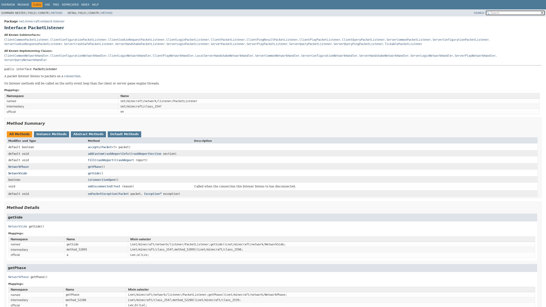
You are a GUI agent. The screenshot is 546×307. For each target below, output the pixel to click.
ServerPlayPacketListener (267, 44)
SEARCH (479, 13)
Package (23, 4)
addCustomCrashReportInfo (108, 153)
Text (116, 186)
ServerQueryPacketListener (310, 44)
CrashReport (124, 160)
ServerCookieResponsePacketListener (33, 44)
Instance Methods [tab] (51, 134)
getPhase (95, 166)
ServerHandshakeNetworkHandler (384, 55)
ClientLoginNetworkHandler (129, 55)
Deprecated (70, 4)
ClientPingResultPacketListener (272, 39)
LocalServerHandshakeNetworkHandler (224, 55)
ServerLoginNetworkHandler (431, 55)
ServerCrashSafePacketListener (88, 44)
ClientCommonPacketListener (26, 39)
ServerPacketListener (228, 44)
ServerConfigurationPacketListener (461, 39)
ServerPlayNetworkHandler (475, 55)
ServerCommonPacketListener (408, 39)
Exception (152, 193)
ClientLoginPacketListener (187, 39)
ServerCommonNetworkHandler (277, 55)
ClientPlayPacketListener (319, 39)
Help (95, 4)
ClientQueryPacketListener (363, 39)
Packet (107, 147)
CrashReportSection (146, 153)
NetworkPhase (18, 166)
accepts (94, 147)
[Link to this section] (48, 123)
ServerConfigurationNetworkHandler (329, 55)
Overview (8, 4)
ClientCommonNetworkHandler (26, 55)
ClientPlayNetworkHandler (173, 55)
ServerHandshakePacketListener (140, 44)
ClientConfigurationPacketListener (78, 39)
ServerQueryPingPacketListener (358, 44)
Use (47, 4)
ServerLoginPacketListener (187, 44)
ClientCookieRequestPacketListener (136, 39)
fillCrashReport (100, 160)
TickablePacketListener (403, 44)
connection (72, 76)
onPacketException (102, 193)
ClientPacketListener (228, 39)
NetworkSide (17, 173)
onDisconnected (100, 186)
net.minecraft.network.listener (42, 21)
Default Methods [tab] (124, 134)
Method (56, 13)
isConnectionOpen (101, 179)
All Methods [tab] (19, 134)
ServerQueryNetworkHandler (25, 60)
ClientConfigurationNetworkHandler (78, 55)
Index (85, 4)
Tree (56, 4)
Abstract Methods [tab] (88, 134)
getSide (94, 173)
